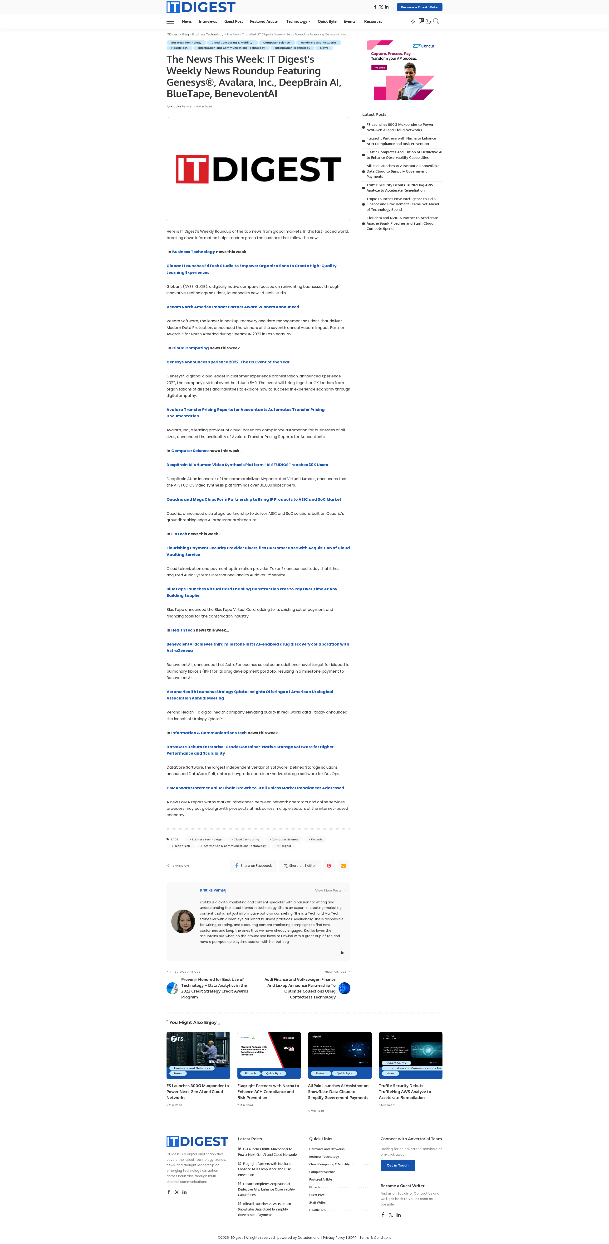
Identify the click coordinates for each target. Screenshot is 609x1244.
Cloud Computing (246, 839)
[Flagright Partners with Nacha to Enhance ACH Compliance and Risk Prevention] (269, 1056)
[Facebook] (375, 7)
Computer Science (277, 42)
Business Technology (186, 42)
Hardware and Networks (319, 42)
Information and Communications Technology (231, 47)
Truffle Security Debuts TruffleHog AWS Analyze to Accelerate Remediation (405, 1091)
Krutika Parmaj (181, 106)
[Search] (436, 21)
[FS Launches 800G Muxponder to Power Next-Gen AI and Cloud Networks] (198, 1056)
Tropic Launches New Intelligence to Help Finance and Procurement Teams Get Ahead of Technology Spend (403, 204)
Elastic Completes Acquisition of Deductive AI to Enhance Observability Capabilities (266, 1189)
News (324, 47)
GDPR (352, 1237)
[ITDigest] (201, 7)
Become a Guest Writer (420, 7)
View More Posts (328, 890)
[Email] (343, 866)
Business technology (206, 839)
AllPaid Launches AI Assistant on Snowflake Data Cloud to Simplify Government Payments (403, 171)
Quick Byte (273, 1073)
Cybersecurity (396, 1063)
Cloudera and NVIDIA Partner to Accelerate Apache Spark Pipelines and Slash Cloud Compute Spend (402, 223)
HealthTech (179, 47)
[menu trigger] (172, 21)
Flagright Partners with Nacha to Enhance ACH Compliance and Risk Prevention (268, 1091)
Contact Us (423, 1193)
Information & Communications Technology (234, 846)
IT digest (284, 846)
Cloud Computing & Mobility (232, 42)
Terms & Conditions (375, 1237)
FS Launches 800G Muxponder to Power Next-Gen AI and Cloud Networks (198, 1091)
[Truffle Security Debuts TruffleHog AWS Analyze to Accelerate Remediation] (411, 1056)
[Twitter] (381, 7)
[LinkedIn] (387, 7)
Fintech (316, 839)
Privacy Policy (334, 1237)
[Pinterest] (329, 866)
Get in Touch (398, 1165)
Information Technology (292, 47)
